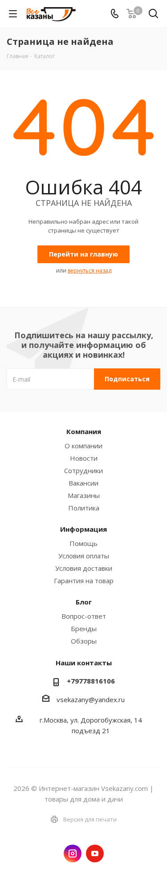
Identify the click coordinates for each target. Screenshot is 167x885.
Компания (83, 431)
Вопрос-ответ (83, 616)
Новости (84, 458)
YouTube (95, 853)
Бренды (84, 628)
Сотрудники (83, 470)
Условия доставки (83, 568)
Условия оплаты (83, 555)
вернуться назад (89, 270)
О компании (83, 445)
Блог (84, 601)
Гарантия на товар (84, 580)
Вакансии (83, 482)
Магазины (84, 495)
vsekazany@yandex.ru (91, 699)
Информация (83, 529)
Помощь (83, 543)
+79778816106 (91, 680)
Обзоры (84, 640)
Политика (83, 507)
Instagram (72, 853)
